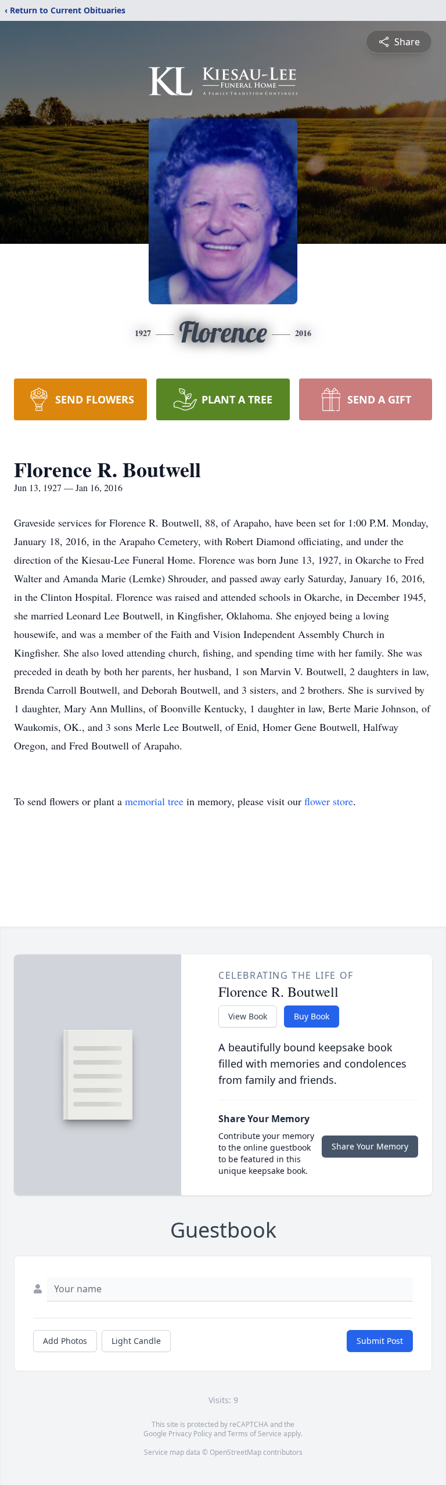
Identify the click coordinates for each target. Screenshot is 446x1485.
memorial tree (154, 801)
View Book (247, 1016)
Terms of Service (255, 1434)
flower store (328, 801)
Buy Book (311, 1016)
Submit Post (380, 1340)
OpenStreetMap (235, 1452)
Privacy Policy (190, 1434)
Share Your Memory (370, 1146)
